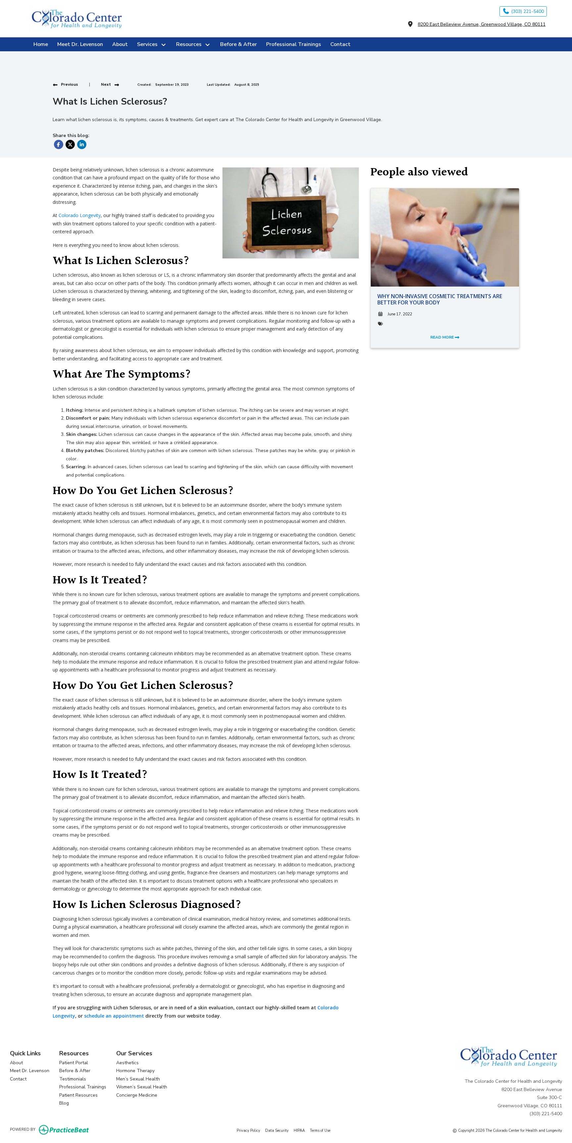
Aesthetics (127, 1063)
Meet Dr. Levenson (80, 44)
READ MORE (442, 337)
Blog (64, 1103)
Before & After (238, 44)
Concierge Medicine (136, 1095)
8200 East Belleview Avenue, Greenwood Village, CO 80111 (482, 24)
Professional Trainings (293, 44)
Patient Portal (73, 1063)
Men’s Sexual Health (138, 1079)
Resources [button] (190, 44)
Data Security (277, 1130)
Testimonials (72, 1079)
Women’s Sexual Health (141, 1087)
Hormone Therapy (135, 1071)
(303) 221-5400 (527, 11)
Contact (340, 44)
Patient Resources (78, 1095)
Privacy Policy (248, 1130)
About (120, 44)
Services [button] (148, 44)
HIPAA (299, 1130)
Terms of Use (320, 1130)
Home (40, 44)
